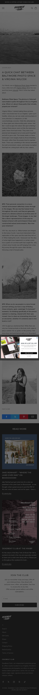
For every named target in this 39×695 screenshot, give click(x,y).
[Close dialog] (37, 337)
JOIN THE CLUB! (29, 353)
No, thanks (29, 355)
